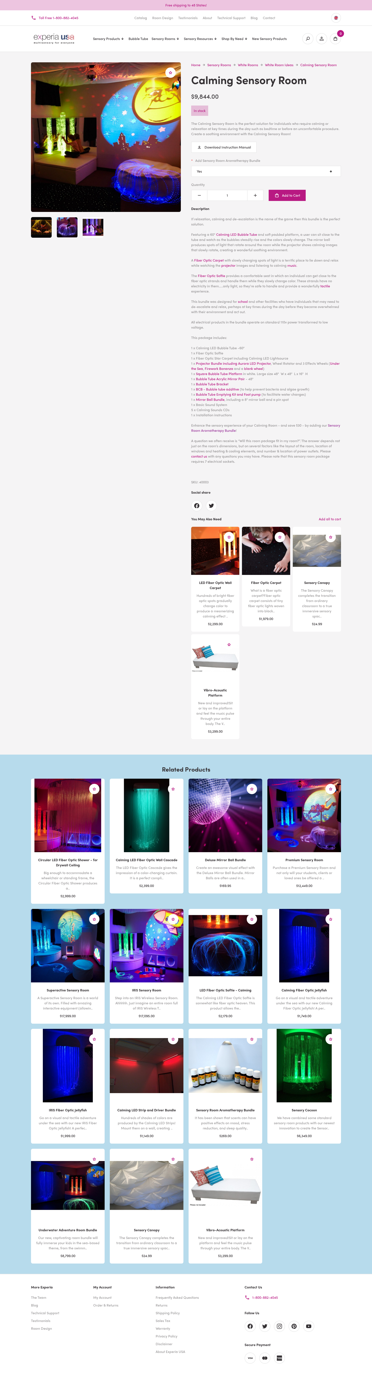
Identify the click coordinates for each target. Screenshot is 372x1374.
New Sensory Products (269, 38)
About (207, 17)
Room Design (162, 17)
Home (195, 64)
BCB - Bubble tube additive (217, 389)
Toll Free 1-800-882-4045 (58, 17)
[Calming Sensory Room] (106, 209)
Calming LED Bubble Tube (236, 234)
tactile (325, 285)
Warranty (163, 1328)
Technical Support (231, 17)
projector (228, 265)
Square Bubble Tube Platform (219, 373)
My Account (102, 1297)
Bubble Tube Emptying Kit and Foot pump (228, 394)
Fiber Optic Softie (211, 275)
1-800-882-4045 (265, 1297)
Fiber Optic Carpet (209, 260)
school (243, 301)
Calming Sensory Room (318, 64)
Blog (254, 17)
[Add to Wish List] (170, 72)
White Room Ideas (279, 64)
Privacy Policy (166, 1336)
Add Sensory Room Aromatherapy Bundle (227, 160)
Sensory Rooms (219, 64)
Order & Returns (105, 1305)
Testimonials (188, 17)
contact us (199, 456)
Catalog (140, 17)
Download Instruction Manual (228, 147)
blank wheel (253, 368)
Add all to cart (330, 518)
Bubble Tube (138, 38)
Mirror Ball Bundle (210, 399)
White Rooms (248, 64)
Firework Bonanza (219, 368)
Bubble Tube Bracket (212, 383)
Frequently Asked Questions (177, 1297)
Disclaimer (164, 1343)
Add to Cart (291, 195)
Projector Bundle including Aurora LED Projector (233, 363)
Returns (161, 1305)
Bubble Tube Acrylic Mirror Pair (220, 378)
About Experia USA (170, 1351)
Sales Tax (163, 1320)
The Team (38, 1297)
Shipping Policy (168, 1312)
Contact (269, 17)
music (291, 265)
